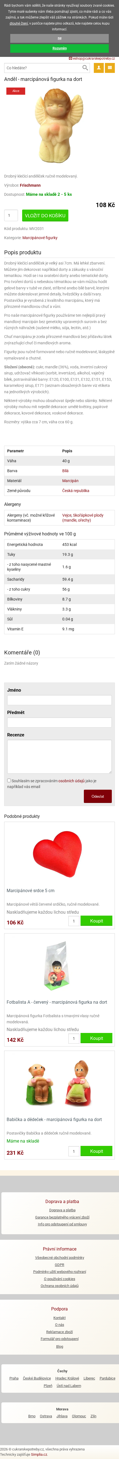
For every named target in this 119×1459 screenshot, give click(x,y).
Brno (31, 1416)
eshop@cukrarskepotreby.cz (93, 58)
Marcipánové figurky (40, 238)
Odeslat (98, 796)
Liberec (89, 1378)
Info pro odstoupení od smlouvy (62, 1224)
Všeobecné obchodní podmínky (59, 1258)
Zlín (93, 1416)
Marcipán (70, 481)
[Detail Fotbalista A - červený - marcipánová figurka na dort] (59, 965)
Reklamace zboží (59, 1332)
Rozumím (60, 48)
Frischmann (30, 185)
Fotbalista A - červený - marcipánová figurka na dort (57, 1002)
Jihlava (62, 1416)
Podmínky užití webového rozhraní (59, 1272)
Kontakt (59, 1318)
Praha (14, 1378)
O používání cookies (59, 1279)
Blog (59, 1346)
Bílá (65, 471)
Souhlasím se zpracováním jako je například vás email (51, 784)
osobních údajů (71, 781)
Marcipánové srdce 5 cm (31, 890)
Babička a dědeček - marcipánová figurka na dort (54, 1119)
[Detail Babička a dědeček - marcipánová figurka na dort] (59, 1083)
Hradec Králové (67, 1378)
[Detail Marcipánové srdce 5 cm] (59, 854)
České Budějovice (37, 1378)
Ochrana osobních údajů (60, 1286)
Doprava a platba (62, 1210)
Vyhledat (85, 68)
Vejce (66, 515)
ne (59, 38)
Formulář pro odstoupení (60, 1339)
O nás (59, 1325)
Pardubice (107, 1378)
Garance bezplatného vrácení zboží (62, 1217)
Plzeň (48, 1386)
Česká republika (75, 490)
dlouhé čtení (19, 23)
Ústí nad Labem (69, 1386)
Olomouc (79, 1416)
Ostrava (46, 1416)
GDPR (59, 1265)
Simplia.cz (39, 1454)
